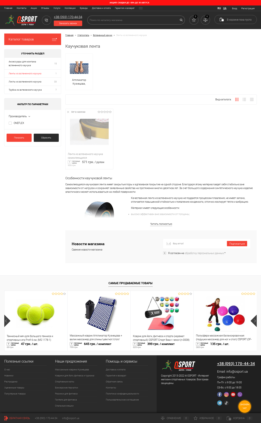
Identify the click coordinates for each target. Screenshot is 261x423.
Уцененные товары (14, 387)
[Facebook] (219, 394)
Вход (234, 8)
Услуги (56, 8)
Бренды (84, 8)
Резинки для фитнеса (66, 393)
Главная (8, 8)
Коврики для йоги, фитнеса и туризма (74, 375)
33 (55, 81)
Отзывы (45, 8)
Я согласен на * (196, 253)
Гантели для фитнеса (66, 399)
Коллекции (70, 8)
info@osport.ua (237, 371)
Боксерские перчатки (66, 387)
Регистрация (248, 8)
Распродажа (10, 381)
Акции (34, 8)
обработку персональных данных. (204, 253)
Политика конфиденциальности (122, 393)
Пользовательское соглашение (122, 399)
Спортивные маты (64, 381)
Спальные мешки (64, 405)
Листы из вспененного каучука (25, 81)
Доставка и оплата (101, 8)
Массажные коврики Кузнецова (72, 369)
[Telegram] (219, 402)
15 (55, 63)
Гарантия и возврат (125, 8)
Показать (19, 137)
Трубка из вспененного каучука (25, 89)
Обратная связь (114, 381)
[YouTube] (233, 394)
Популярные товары (15, 393)
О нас (7, 369)
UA (224, 8)
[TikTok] (226, 402)
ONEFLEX (19, 123)
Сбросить (46, 137)
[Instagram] (226, 394)
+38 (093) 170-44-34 (46, 418)
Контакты (21, 8)
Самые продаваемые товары (130, 283)
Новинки (8, 375)
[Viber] (239, 394)
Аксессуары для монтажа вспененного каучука (22, 63)
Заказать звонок (68, 23)
